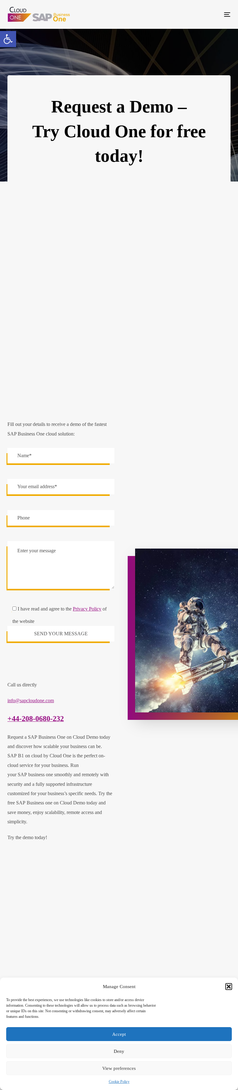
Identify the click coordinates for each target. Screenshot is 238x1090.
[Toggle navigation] (193, 14)
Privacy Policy (87, 608)
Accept (119, 1034)
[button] (8, 39)
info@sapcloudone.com (30, 700)
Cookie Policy (119, 1081)
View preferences (119, 1068)
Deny (119, 1051)
